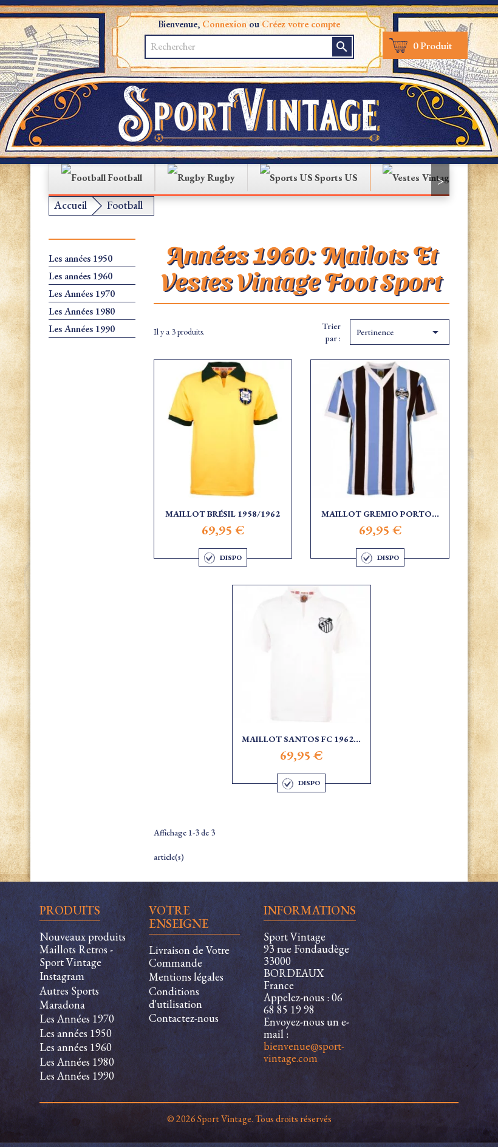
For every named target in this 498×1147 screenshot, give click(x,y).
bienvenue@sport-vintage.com (304, 1052)
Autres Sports (69, 991)
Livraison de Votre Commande (189, 956)
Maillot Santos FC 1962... (301, 738)
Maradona (62, 1005)
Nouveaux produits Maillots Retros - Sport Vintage (82, 949)
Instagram (61, 976)
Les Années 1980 (82, 311)
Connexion (224, 24)
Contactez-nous (184, 1018)
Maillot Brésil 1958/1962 (222, 513)
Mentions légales (186, 977)
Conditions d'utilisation (175, 997)
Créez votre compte (301, 24)
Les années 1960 (80, 276)
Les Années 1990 (82, 329)
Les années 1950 (80, 259)
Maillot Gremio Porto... (380, 513)
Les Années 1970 (82, 294)
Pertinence (399, 332)
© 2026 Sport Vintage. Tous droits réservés (249, 1118)
